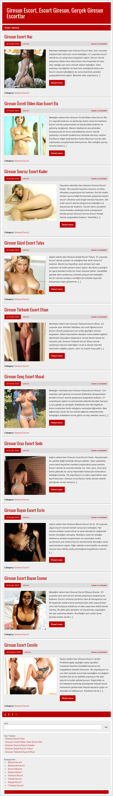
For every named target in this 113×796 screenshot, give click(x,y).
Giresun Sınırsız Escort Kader (26, 171)
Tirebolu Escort (16, 785)
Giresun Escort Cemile (20, 645)
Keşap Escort (15, 782)
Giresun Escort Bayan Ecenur (25, 578)
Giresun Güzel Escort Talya (24, 243)
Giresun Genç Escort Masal (24, 376)
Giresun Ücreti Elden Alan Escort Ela (31, 103)
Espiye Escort (15, 772)
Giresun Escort (21, 93)
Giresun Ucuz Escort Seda (23, 443)
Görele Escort (15, 778)
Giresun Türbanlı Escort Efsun (26, 309)
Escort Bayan (15, 768)
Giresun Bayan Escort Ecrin (24, 510)
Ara (6, 723)
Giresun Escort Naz (18, 36)
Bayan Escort (15, 762)
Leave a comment (99, 44)
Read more (57, 82)
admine (26, 44)
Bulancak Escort (16, 765)
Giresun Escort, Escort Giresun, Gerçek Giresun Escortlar (55, 13)
